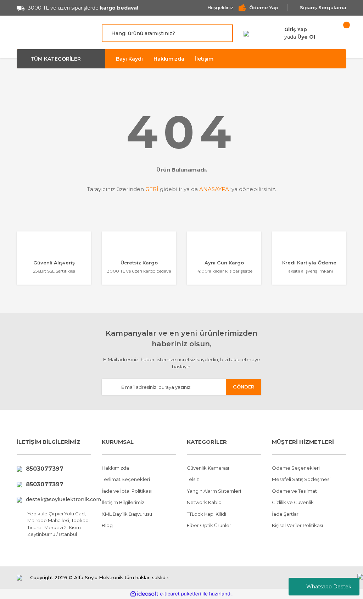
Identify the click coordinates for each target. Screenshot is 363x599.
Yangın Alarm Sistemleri (214, 491)
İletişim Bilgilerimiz (123, 502)
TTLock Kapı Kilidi (206, 514)
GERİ (151, 189)
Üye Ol (306, 37)
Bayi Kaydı (129, 59)
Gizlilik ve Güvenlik (293, 502)
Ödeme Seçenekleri (296, 468)
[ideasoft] (144, 593)
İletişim (204, 59)
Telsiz (193, 479)
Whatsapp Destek (328, 586)
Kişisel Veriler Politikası (297, 525)
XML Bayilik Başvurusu (127, 514)
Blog (107, 525)
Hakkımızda (168, 59)
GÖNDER (243, 387)
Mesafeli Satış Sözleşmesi (301, 479)
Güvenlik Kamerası (208, 468)
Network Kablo (204, 502)
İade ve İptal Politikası (127, 491)
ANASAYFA (214, 189)
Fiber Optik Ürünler (209, 525)
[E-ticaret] (180, 594)
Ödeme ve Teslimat (294, 491)
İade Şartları (286, 514)
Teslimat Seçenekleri (126, 479)
